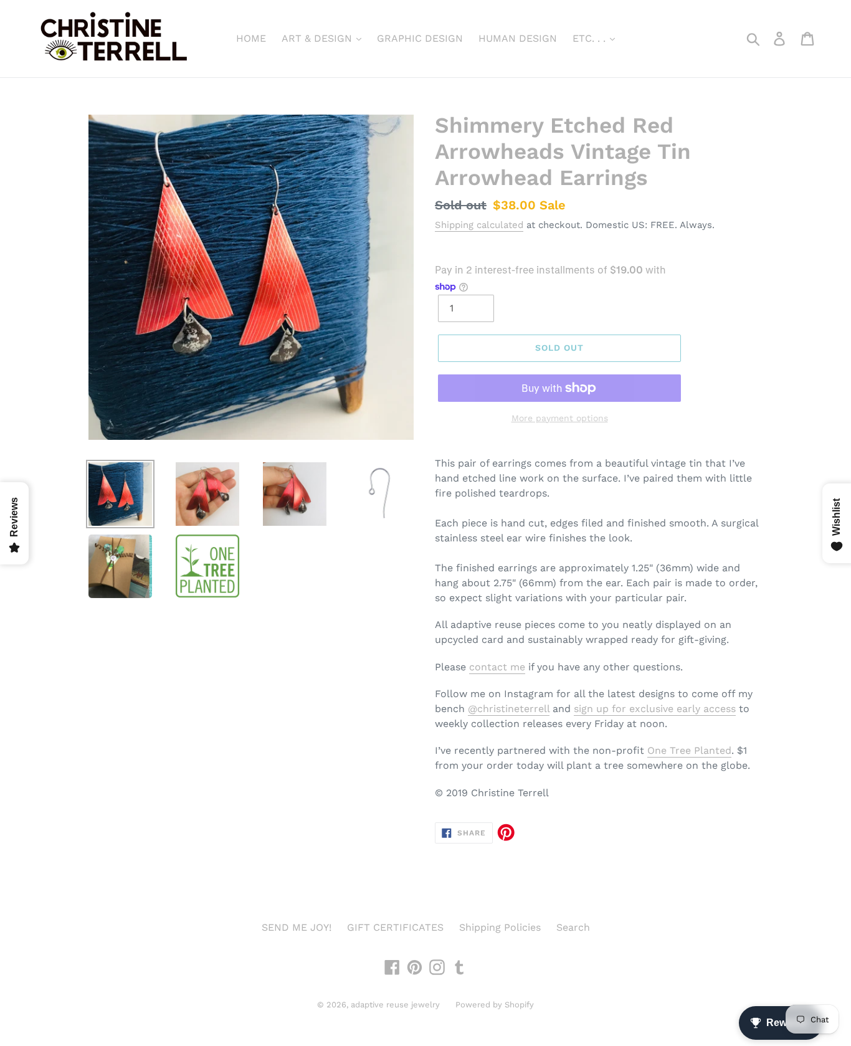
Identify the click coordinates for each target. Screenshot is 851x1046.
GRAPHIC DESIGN (420, 38)
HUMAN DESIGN (517, 38)
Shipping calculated (479, 225)
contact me (497, 667)
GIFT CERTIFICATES (395, 927)
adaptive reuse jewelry (395, 1004)
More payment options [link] (559, 418)
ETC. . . (591, 38)
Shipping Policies (500, 927)
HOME (251, 38)
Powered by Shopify (494, 1004)
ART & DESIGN (318, 38)
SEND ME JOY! (296, 927)
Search (573, 927)
